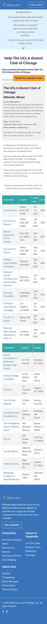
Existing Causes (33, 547)
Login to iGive (36, 5)
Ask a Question (11, 525)
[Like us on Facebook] (7, 612)
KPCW (7, 439)
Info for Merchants (10, 581)
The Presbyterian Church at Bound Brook (11, 426)
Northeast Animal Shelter (23, 185)
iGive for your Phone (11, 556)
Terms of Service (9, 589)
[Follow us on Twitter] (3, 612)
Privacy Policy (8, 585)
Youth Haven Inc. (11, 464)
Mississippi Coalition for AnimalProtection (11, 476)
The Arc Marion (11, 451)
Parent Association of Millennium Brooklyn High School (10, 362)
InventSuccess (10, 210)
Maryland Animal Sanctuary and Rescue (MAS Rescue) (10, 279)
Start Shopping (9, 560)
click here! (29, 135)
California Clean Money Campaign (10, 306)
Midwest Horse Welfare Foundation (10, 263)
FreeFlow (8, 390)
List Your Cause (33, 543)
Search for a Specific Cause (29, 78)
